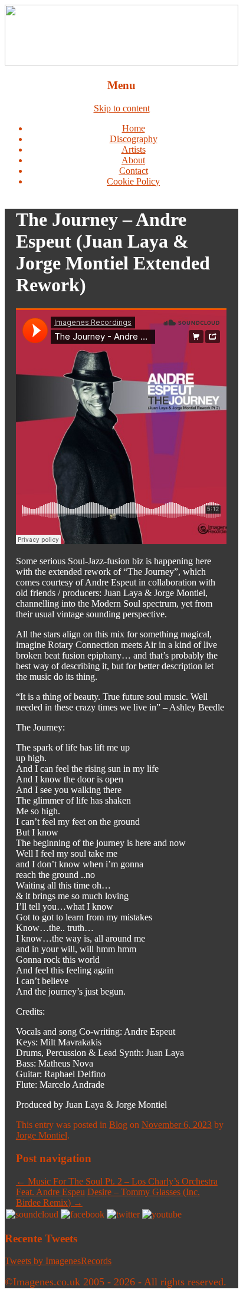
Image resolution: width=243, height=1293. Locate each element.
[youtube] (162, 1214)
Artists (133, 149)
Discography (133, 139)
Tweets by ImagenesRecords (58, 1261)
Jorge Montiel (41, 1135)
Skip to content (122, 108)
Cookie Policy (133, 181)
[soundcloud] (32, 1214)
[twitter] (123, 1214)
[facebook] (83, 1214)
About (133, 160)
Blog (118, 1125)
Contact (133, 171)
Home (133, 128)
